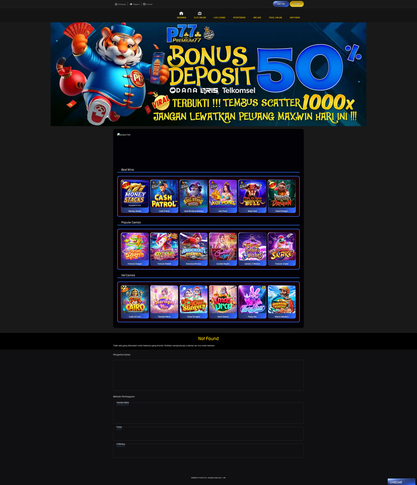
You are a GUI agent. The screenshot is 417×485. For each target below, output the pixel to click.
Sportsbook (239, 17)
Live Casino (219, 17)
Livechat (149, 4)
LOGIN (297, 3)
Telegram (136, 4)
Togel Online (275, 17)
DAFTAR (281, 3)
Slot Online (200, 17)
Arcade (257, 17)
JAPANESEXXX (202, 478)
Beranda (181, 17)
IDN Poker (295, 17)
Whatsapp (122, 4)
